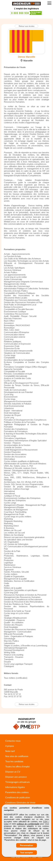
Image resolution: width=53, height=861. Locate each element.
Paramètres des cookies (17, 792)
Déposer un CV (12, 772)
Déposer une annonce (16, 777)
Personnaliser (26, 845)
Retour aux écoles (26, 26)
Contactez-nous (13, 741)
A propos (9, 746)
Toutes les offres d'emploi (17, 766)
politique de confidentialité (28, 824)
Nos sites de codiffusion (16, 756)
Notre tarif (10, 751)
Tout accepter (26, 852)
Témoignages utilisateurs (17, 782)
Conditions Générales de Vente (20, 803)
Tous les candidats (14, 761)
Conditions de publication (17, 797)
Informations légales (15, 787)
